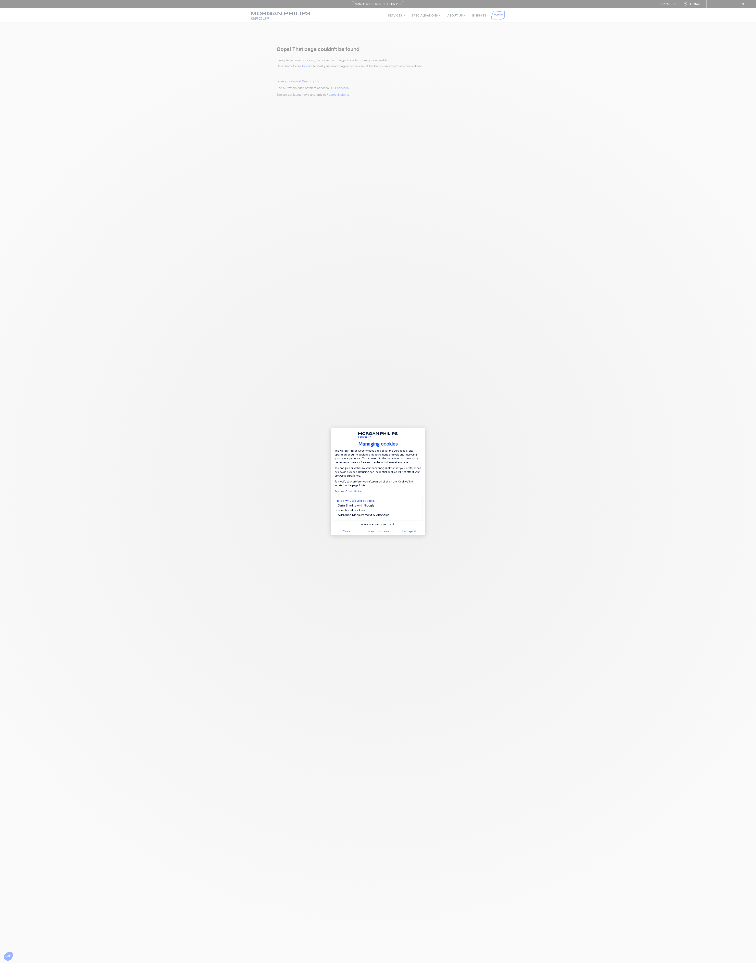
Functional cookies (351, 510)
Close (346, 531)
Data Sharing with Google (356, 505)
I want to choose (378, 531)
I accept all (409, 531)
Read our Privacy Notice (348, 491)
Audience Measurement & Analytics (363, 515)
